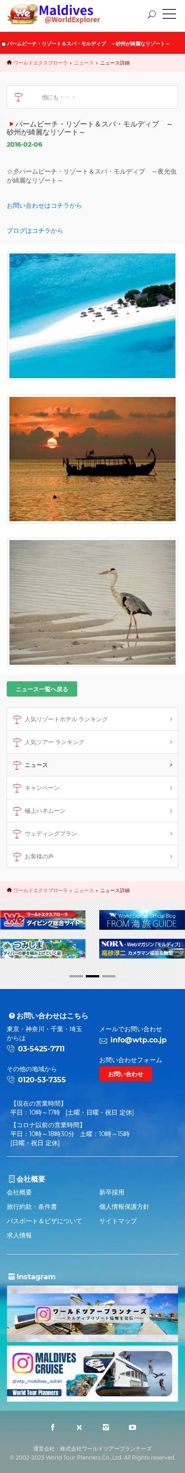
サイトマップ (118, 1221)
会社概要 (19, 1192)
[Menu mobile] (169, 15)
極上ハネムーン (45, 810)
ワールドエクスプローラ (40, 63)
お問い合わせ (125, 1073)
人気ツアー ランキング (54, 741)
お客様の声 (39, 856)
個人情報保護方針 (124, 1207)
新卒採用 (111, 1192)
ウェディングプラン (51, 833)
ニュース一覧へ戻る (42, 689)
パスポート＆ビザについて (44, 1221)
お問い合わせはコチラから (44, 205)
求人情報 (19, 1235)
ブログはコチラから (35, 231)
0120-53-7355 (42, 1080)
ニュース (84, 63)
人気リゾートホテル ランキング (66, 719)
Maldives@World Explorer (60, 14)
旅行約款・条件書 (32, 1207)
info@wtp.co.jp (138, 1040)
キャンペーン (42, 787)
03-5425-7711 (41, 1049)
